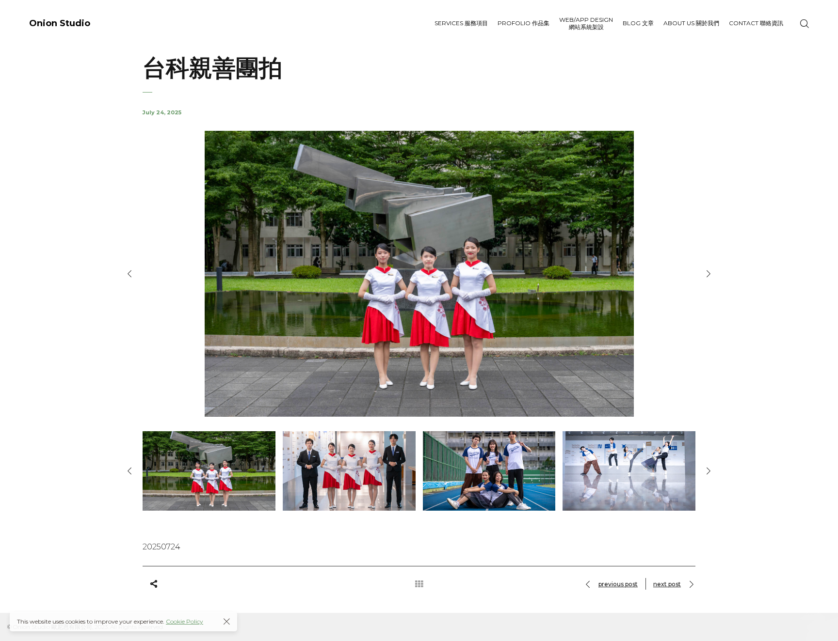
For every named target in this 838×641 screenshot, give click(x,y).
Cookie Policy (184, 621)
